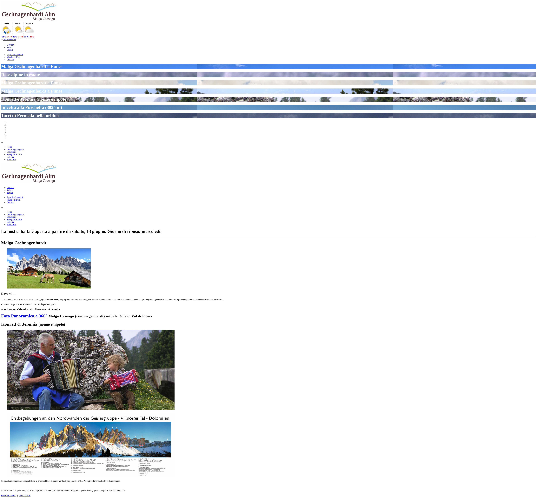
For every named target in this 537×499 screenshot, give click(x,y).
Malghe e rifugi (13, 57)
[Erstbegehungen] (91, 476)
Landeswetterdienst (9, 40)
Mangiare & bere (14, 154)
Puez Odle (11, 159)
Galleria (10, 157)
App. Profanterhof (15, 54)
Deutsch (10, 45)
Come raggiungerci (15, 149)
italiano (10, 47)
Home (9, 147)
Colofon (12, 495)
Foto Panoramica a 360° (24, 315)
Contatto (10, 59)
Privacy (4, 495)
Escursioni (11, 152)
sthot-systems (24, 495)
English (10, 50)
